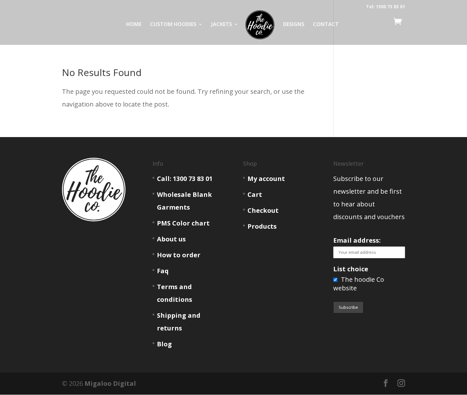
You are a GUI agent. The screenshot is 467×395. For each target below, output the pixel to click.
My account (266, 178)
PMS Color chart (183, 223)
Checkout (263, 210)
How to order (178, 255)
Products (262, 226)
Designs (293, 25)
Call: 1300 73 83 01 (185, 178)
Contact (326, 25)
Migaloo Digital (110, 383)
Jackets (221, 25)
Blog (164, 344)
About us (171, 239)
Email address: (357, 240)
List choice (350, 269)
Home (133, 25)
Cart (254, 194)
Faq (163, 271)
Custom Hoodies (173, 25)
